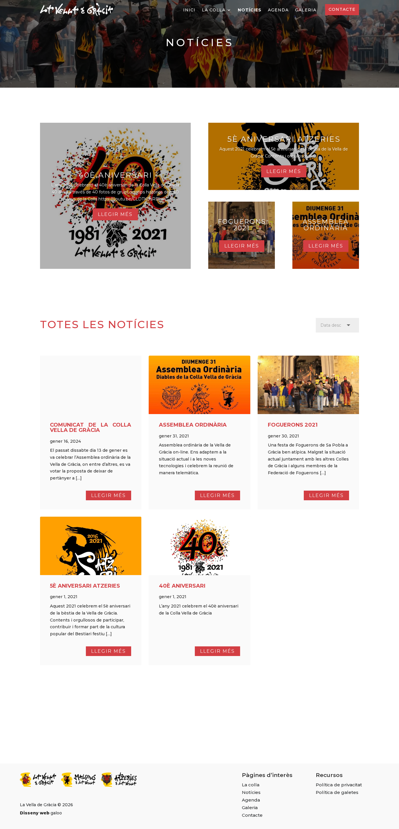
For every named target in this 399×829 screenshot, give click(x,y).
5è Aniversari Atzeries (283, 139)
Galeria (305, 10)
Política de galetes (337, 792)
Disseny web (34, 813)
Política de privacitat (339, 785)
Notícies (249, 10)
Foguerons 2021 (242, 225)
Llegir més (115, 214)
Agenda (278, 10)
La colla (213, 10)
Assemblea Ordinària (326, 225)
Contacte (342, 9)
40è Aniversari (115, 175)
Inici (189, 10)
